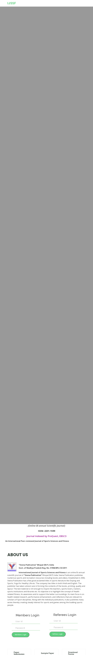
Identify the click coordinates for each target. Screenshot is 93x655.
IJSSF (11, 3)
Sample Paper (47, 653)
